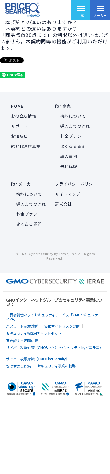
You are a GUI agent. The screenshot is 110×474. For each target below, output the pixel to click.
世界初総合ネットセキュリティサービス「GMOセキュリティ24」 (52, 316)
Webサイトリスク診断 (62, 326)
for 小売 (63, 106)
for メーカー (23, 184)
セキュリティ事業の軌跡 (56, 365)
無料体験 (69, 166)
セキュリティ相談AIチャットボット (33, 333)
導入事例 (69, 156)
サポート (19, 126)
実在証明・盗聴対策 (22, 340)
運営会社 (63, 204)
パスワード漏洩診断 (22, 326)
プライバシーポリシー (76, 184)
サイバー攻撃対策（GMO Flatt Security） (37, 358)
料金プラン (71, 136)
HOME (17, 106)
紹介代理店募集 (26, 146)
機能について (73, 116)
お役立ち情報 (23, 116)
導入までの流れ (75, 126)
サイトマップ (67, 194)
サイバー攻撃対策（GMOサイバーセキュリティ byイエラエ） (54, 347)
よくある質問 (73, 146)
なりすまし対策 (18, 366)
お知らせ (19, 136)
